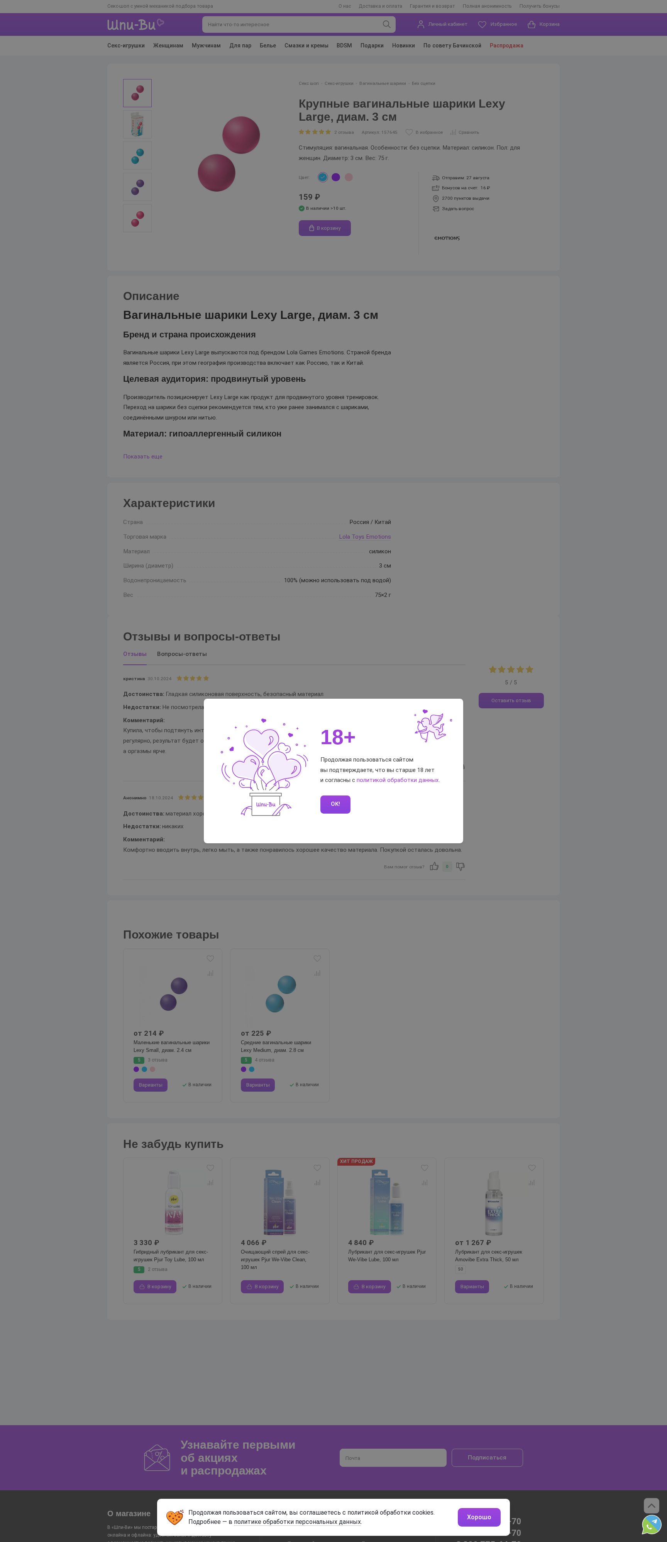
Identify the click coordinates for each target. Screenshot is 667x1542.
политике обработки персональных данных (297, 1521)
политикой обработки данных (398, 780)
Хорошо (479, 1517)
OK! (335, 803)
